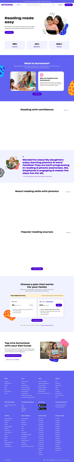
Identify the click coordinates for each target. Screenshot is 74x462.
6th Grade (57, 428)
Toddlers (40, 450)
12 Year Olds (41, 436)
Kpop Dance (24, 432)
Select (31, 305)
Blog (6, 387)
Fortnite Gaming (25, 418)
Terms (47, 1)
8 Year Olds (40, 428)
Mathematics (7, 420)
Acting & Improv (8, 432)
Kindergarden (58, 442)
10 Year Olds (41, 432)
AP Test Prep (7, 430)
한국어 (23, 405)
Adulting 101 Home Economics (28, 446)
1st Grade (57, 418)
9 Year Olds (40, 430)
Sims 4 (23, 430)
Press (6, 389)
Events (6, 393)
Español (23, 411)
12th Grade (57, 440)
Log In (61, 4)
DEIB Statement (8, 383)
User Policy (57, 383)
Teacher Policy (58, 385)
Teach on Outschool (42, 381)
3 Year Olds (40, 418)
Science (6, 422)
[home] (7, 5)
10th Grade (57, 436)
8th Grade (57, 432)
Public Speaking (8, 446)
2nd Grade (57, 420)
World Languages (8, 426)
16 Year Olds (41, 444)
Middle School (58, 448)
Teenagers (40, 454)
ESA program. (22, 351)
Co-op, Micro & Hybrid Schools (28, 397)
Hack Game (24, 424)
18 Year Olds (41, 448)
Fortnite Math (24, 436)
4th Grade (57, 424)
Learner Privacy (58, 393)
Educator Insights (42, 389)
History (6, 424)
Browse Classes (25, 381)
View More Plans (37, 320)
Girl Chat (23, 420)
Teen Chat (24, 438)
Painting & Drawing (9, 442)
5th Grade (57, 426)
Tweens (40, 452)
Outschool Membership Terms (47, 325)
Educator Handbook (42, 387)
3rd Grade (57, 422)
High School (57, 450)
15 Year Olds (41, 442)
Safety (56, 387)
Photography (7, 444)
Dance (6, 438)
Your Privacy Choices (59, 395)
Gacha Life (24, 422)
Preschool (57, 444)
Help (56, 381)
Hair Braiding (24, 444)
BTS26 (39, 1)
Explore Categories (26, 387)
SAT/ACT (6, 428)
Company (7, 381)
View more (66, 110)
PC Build (23, 442)
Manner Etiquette (25, 440)
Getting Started (41, 391)
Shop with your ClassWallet (12, 359)
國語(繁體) (24, 409)
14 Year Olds (41, 440)
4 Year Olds (40, 420)
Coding (6, 436)
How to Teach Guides (59, 407)
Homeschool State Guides (60, 405)
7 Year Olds (40, 426)
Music (6, 440)
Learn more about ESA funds (13, 355)
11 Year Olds (40, 434)
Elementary (57, 446)
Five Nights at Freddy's (26, 434)
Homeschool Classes (26, 389)
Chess (6, 434)
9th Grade (57, 434)
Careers (6, 385)
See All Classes (25, 385)
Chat (23, 426)
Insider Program (8, 391)
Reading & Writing (8, 418)
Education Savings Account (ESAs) (10, 405)
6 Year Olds (40, 424)
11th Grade (57, 438)
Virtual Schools (25, 393)
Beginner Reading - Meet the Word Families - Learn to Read (39, 176)
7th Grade (57, 430)
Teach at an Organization (43, 383)
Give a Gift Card (25, 391)
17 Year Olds (41, 446)
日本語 (23, 407)
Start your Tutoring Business (44, 393)
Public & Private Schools (27, 395)
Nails (23, 428)
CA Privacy (57, 391)
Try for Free (68, 4)
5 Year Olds (40, 422)
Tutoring (23, 383)
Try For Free (9, 32)
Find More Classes (37, 268)
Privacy (56, 389)
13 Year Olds (41, 438)
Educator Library (41, 385)
